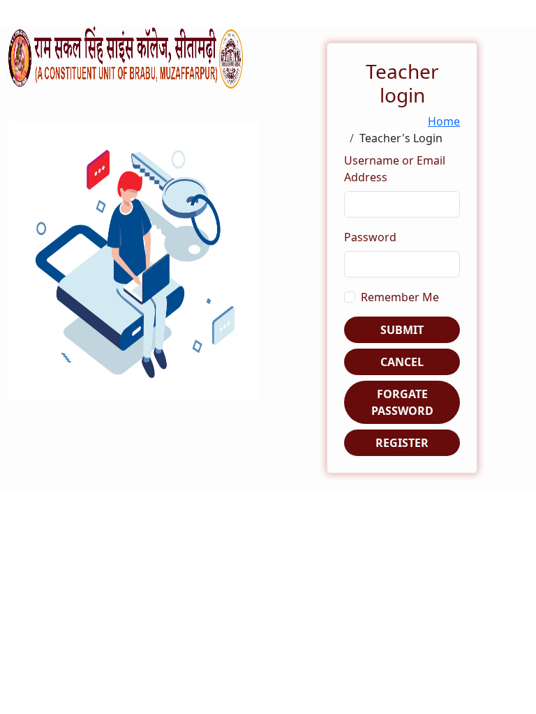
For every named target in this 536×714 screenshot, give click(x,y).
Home (444, 121)
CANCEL (402, 362)
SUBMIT (402, 329)
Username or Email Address (394, 169)
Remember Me (400, 297)
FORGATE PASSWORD (402, 402)
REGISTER (402, 442)
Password (370, 237)
